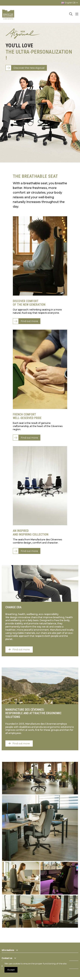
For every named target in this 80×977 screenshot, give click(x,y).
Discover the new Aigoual (29, 67)
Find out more (29, 321)
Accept (11, 969)
